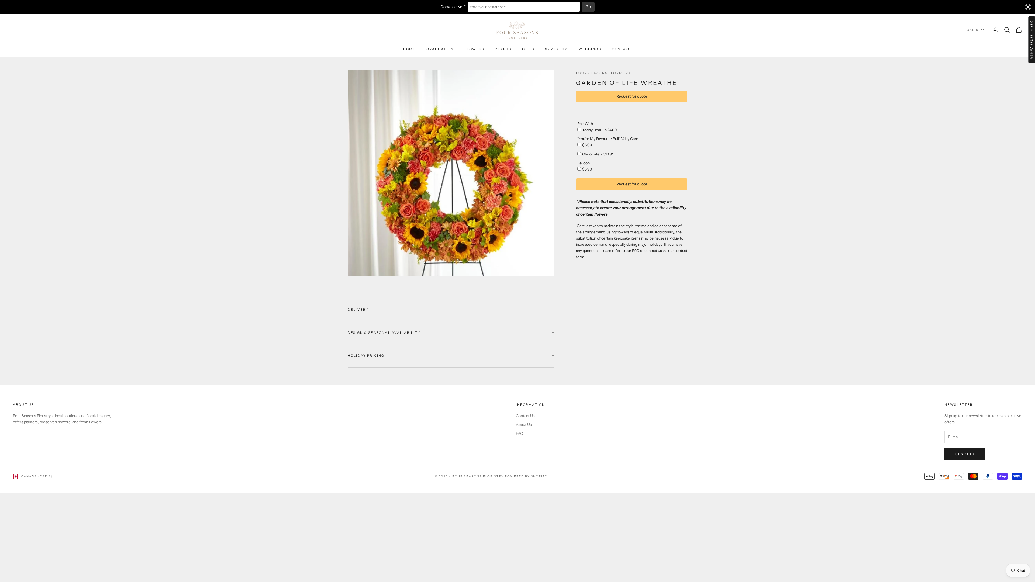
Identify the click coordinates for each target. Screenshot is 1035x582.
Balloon (583, 163)
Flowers (474, 49)
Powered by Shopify (526, 476)
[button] (1027, 7)
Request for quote (631, 96)
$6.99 (587, 145)
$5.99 (587, 169)
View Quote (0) (1031, 39)
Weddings (589, 49)
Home (409, 49)
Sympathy (556, 49)
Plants (503, 49)
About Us (524, 424)
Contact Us (525, 415)
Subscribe (964, 454)
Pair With (585, 123)
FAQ (635, 250)
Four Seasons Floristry (603, 73)
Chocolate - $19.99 (598, 154)
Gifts (528, 49)
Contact (622, 49)
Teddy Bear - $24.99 (599, 129)
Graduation (440, 49)
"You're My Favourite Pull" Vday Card (607, 138)
